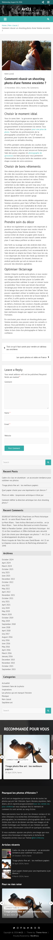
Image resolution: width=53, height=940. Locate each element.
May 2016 (6, 646)
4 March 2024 (10, 772)
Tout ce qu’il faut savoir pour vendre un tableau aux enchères (26, 348)
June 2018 (6, 627)
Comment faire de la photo (13, 686)
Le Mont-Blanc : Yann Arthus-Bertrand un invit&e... (23, 522)
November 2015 (8, 663)
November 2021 (8, 595)
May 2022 (6, 588)
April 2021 (6, 605)
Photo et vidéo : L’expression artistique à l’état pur (22, 495)
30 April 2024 (17, 863)
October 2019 (7, 617)
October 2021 (7, 598)
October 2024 (7, 559)
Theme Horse (41, 932)
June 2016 (6, 643)
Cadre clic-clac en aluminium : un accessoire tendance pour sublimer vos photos (31, 851)
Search (48, 462)
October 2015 (7, 666)
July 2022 (6, 585)
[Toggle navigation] (5, 19)
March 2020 (7, 614)
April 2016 (6, 650)
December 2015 (8, 659)
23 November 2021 (12, 88)
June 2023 (6, 575)
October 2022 (7, 582)
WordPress (34, 936)
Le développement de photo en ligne (17, 537)
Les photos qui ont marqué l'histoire (17, 693)
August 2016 (7, 637)
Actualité (6, 683)
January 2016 (7, 656)
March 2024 (7, 566)
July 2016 (6, 640)
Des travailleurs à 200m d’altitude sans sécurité (27, 531)
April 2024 (6, 563)
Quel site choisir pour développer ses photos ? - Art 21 (24, 534)
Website (8, 435)
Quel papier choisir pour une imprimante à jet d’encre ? (24, 490)
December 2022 (8, 579)
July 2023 (6, 572)
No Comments (33, 88)
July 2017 (6, 634)
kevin (24, 88)
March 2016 (7, 653)
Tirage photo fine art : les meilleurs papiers (20, 485)
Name (7, 413)
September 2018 (9, 624)
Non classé (9, 74)
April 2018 (6, 630)
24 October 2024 (19, 856)
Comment (8, 382)
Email (7, 424)
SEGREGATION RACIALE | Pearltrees (17, 516)
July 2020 (6, 608)
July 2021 (6, 601)
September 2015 (9, 669)
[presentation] (2, 757)
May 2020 (6, 611)
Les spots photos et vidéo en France (32, 357)
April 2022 (6, 592)
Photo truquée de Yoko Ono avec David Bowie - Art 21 (24, 540)
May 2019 (6, 621)
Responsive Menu (43, 2)
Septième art (7, 702)
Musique (5, 696)
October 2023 (7, 569)
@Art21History (38, 838)
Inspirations (7, 689)
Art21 (26, 8)
